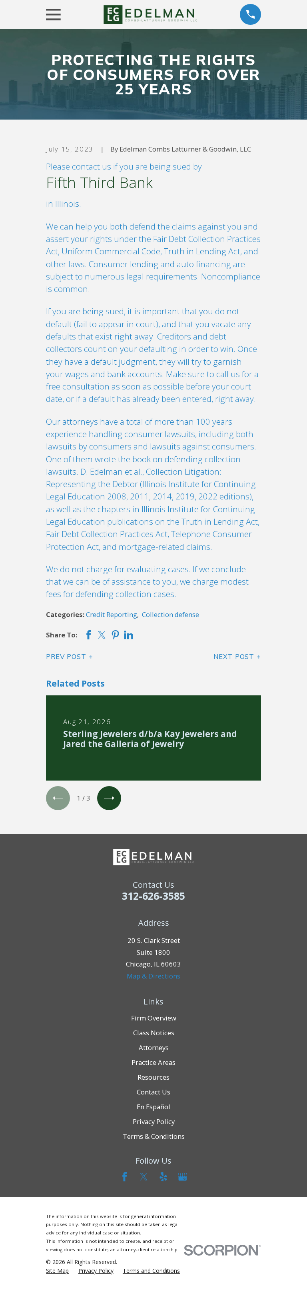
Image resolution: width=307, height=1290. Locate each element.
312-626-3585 (153, 896)
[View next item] (109, 798)
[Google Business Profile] (182, 1176)
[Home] (150, 14)
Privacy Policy (154, 1121)
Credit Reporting (111, 614)
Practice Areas (153, 1062)
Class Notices (153, 1032)
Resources (153, 1077)
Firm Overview (153, 1017)
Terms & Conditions (154, 1136)
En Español (153, 1106)
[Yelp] (163, 1176)
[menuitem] (57, 1270)
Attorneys (154, 1047)
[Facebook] (124, 1176)
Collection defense (170, 614)
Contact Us (153, 1091)
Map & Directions (153, 975)
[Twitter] (143, 1176)
